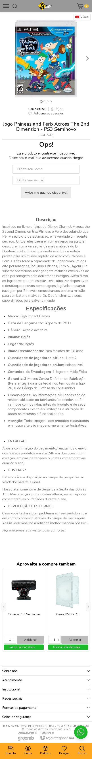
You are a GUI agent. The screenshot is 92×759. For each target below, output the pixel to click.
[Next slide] (87, 58)
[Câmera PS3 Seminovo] (23, 610)
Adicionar (30, 640)
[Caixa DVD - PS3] (68, 610)
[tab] (41, 101)
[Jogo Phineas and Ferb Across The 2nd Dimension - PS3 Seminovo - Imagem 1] (46, 58)
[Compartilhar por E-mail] (61, 109)
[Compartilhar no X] (57, 109)
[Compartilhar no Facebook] (48, 109)
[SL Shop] (45, 6)
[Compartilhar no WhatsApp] (52, 109)
